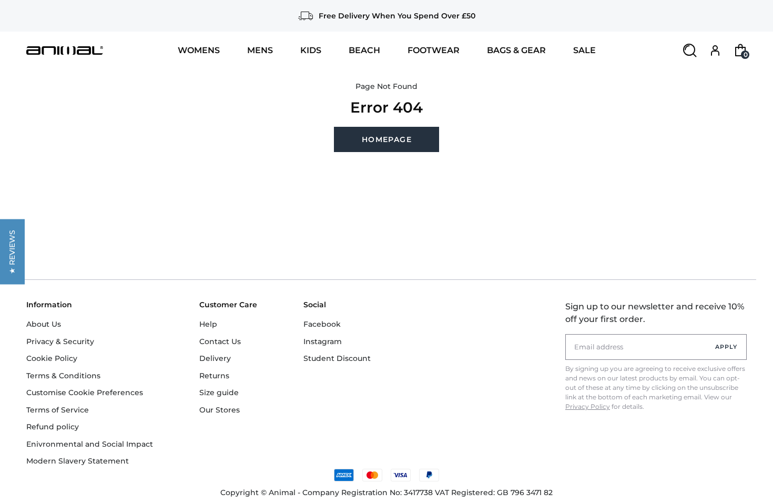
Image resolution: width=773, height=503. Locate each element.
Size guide (219, 392)
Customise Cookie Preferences (84, 392)
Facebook (322, 324)
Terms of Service (57, 410)
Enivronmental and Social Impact (89, 444)
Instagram (322, 341)
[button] (12, 251)
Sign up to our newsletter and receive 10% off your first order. (654, 312)
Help (208, 324)
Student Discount (337, 358)
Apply (726, 346)
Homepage (387, 139)
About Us (43, 324)
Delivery (215, 358)
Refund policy (52, 426)
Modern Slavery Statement (77, 461)
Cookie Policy (51, 358)
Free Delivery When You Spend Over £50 (397, 16)
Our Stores (219, 410)
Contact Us (220, 341)
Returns (214, 375)
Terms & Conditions (63, 375)
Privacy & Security (60, 341)
